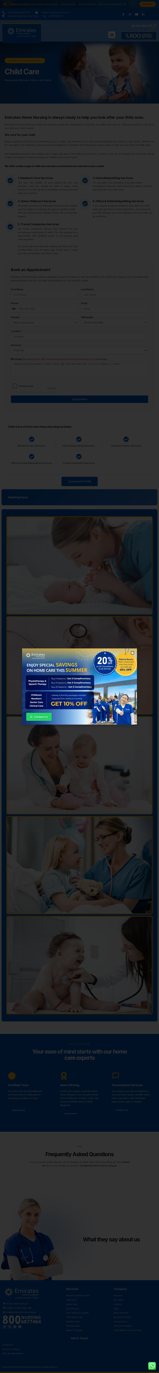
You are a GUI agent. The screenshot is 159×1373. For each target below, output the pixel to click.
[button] (132, 653)
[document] (79, 686)
